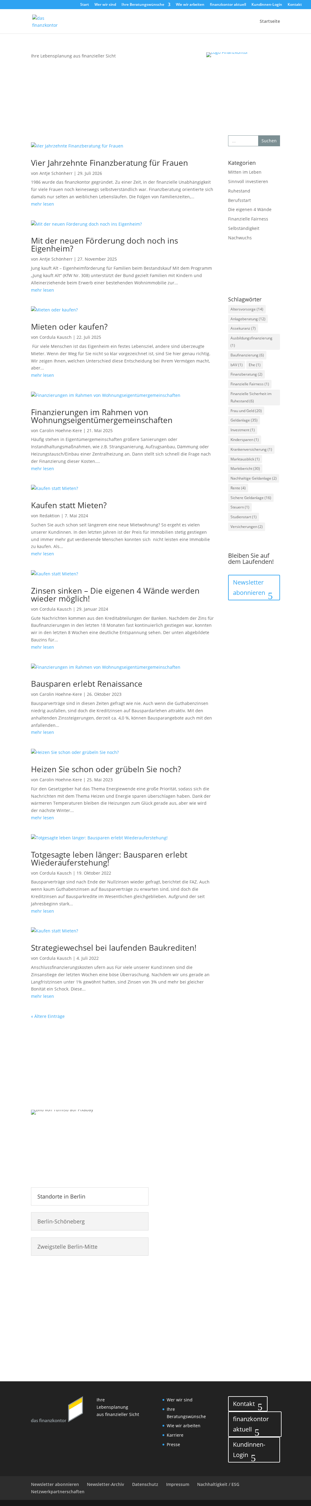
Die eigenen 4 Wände (250, 209)
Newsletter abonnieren (249, 587)
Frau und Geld (246, 410)
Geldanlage (244, 420)
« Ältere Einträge (48, 1016)
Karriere (175, 1435)
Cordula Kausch (55, 337)
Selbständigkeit (243, 228)
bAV (237, 364)
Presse (173, 1444)
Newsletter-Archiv (105, 1484)
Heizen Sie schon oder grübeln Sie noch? (106, 769)
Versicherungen (247, 526)
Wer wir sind (105, 5)
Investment (243, 429)
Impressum (177, 1484)
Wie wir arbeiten (190, 5)
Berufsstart (239, 200)
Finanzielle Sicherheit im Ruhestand (251, 397)
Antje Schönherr (56, 173)
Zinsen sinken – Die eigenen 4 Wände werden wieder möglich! (115, 594)
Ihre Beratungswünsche (142, 5)
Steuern (240, 507)
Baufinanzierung (247, 355)
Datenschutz (145, 1484)
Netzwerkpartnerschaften (57, 1491)
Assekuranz (243, 328)
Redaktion (49, 516)
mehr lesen (42, 204)
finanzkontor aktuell (228, 5)
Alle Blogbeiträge (250, 270)
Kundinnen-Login (266, 5)
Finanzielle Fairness (248, 219)
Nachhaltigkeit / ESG (218, 1484)
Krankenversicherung (251, 449)
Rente (238, 488)
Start (84, 5)
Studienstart (244, 516)
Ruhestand (239, 191)
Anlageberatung (248, 318)
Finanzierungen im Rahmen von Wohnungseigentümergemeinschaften (102, 416)
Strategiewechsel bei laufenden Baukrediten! (114, 947)
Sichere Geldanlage (251, 497)
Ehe (255, 364)
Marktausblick (245, 459)
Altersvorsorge (247, 309)
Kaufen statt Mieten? (69, 505)
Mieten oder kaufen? (69, 326)
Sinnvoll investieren (248, 181)
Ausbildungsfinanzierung (251, 341)
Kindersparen (245, 439)
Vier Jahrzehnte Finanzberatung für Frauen (109, 162)
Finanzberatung (246, 374)
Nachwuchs (240, 238)
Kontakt (295, 5)
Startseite (270, 21)
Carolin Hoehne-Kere (60, 430)
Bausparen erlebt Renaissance (86, 683)
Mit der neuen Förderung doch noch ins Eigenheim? (104, 244)
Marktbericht (245, 468)
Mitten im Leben (244, 172)
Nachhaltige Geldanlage (254, 478)
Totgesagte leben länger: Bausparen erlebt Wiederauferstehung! (109, 858)
